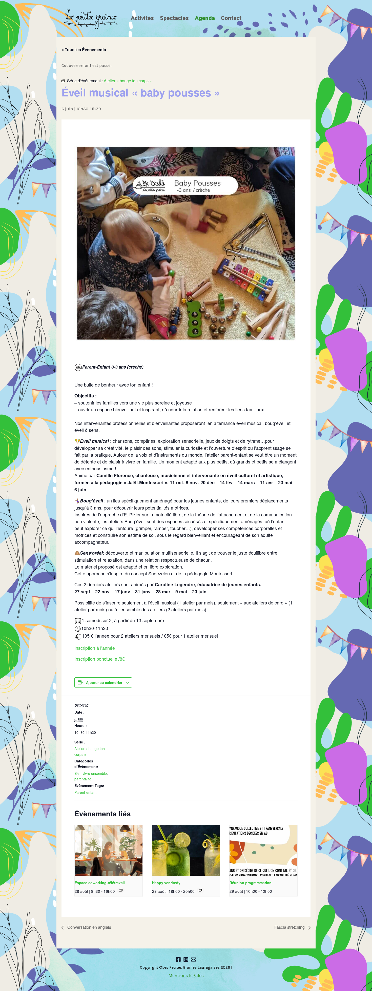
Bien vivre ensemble (90, 773)
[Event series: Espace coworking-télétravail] (120, 890)
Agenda (205, 18)
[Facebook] (178, 959)
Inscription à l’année (94, 647)
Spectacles (174, 18)
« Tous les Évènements (83, 49)
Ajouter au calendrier (104, 682)
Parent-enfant (85, 792)
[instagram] (186, 959)
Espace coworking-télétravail (100, 882)
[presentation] (108, 850)
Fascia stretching (290, 927)
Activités (142, 18)
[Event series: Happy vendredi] (200, 890)
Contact (231, 18)
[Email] (193, 959)
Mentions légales (186, 975)
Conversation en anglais (88, 927)
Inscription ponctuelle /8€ (99, 658)
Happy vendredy (166, 882)
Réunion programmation (251, 882)
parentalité (82, 778)
